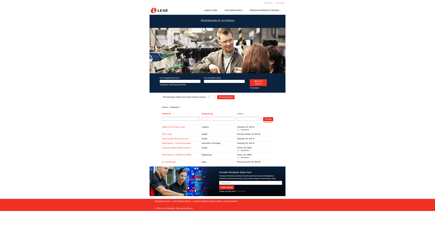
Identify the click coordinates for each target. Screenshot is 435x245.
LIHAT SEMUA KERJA (182, 201)
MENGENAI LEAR (162, 201)
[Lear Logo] (159, 10)
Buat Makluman (226, 97)
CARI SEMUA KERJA (233, 10)
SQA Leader (167, 134)
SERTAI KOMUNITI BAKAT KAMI (207, 201)
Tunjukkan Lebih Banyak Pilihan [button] (173, 85)
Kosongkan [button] (254, 88)
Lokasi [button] (240, 114)
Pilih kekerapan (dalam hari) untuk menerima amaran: (184, 97)
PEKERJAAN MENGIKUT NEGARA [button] (264, 10)
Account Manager (169, 162)
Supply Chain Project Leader (173, 127)
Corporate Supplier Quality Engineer (176, 148)
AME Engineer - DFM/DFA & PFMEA (177, 155)
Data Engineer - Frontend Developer (176, 143)
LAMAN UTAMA (210, 10)
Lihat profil (280, 3)
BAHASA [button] (269, 3)
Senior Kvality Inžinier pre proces (175, 139)
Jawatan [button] (165, 114)
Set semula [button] (267, 122)
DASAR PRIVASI (231, 201)
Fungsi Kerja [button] (207, 114)
